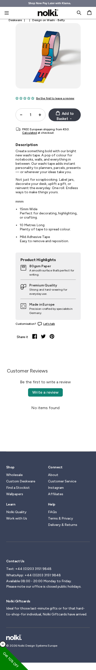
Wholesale (14, 475)
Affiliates (55, 494)
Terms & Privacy (60, 518)
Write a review (45, 392)
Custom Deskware (20, 481)
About (53, 475)
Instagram (56, 488)
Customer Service (62, 481)
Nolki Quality (16, 512)
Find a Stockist (18, 488)
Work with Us (16, 518)
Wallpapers (14, 494)
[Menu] (6, 12)
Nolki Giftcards (55, 614)
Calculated (29, 132)
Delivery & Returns (62, 525)
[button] (25, 98)
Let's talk (49, 324)
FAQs (52, 512)
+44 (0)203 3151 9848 (33, 569)
